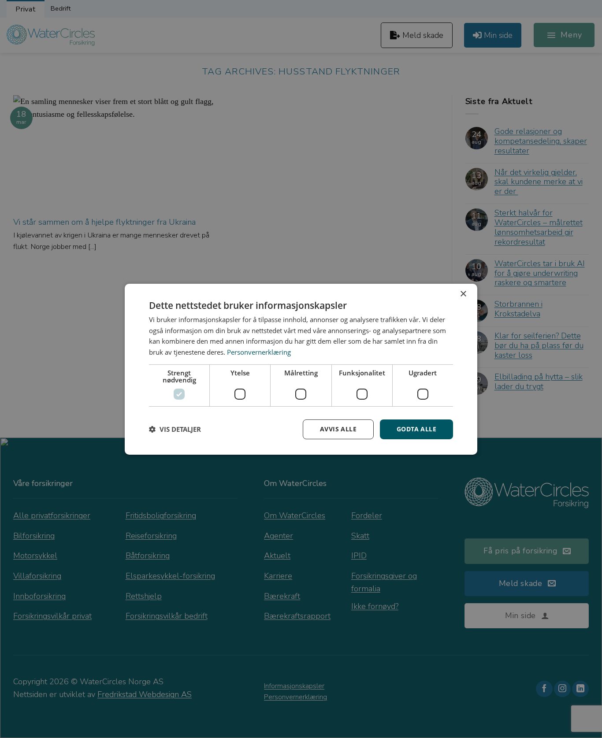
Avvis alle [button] (338, 429)
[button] (175, 429)
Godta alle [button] (416, 429)
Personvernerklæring (259, 352)
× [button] (463, 293)
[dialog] (301, 368)
